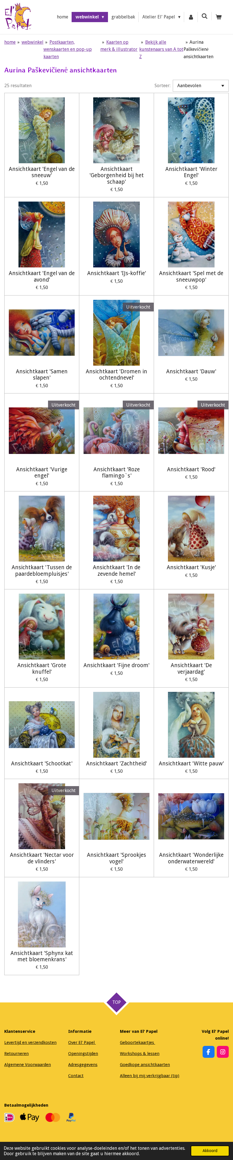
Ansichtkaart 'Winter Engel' (191, 172)
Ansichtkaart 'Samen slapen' (42, 374)
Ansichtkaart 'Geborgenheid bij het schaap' (117, 175)
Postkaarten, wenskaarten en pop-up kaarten (67, 49)
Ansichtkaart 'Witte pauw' (191, 764)
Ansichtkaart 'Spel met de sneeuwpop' (191, 276)
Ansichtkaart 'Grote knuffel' (41, 668)
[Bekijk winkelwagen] (218, 17)
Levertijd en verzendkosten (30, 1042)
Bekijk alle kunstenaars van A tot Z (161, 49)
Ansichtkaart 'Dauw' (191, 371)
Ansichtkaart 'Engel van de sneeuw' (42, 172)
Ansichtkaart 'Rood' (191, 469)
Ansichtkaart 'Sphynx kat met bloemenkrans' (42, 956)
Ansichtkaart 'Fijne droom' (116, 665)
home (10, 42)
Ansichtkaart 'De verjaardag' (191, 668)
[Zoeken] (204, 16)
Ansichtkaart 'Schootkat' (41, 764)
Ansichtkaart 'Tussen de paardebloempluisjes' (42, 570)
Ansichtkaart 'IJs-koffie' (116, 273)
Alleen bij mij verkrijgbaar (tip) (149, 1075)
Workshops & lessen (139, 1053)
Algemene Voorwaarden (27, 1064)
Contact (76, 1075)
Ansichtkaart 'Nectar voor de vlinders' (42, 858)
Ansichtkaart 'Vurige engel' (41, 472)
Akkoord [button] (210, 1150)
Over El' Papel (82, 1042)
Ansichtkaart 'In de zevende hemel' (116, 570)
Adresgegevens (82, 1064)
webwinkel (32, 42)
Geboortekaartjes (137, 1042)
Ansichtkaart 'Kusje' (191, 567)
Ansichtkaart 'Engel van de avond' (42, 276)
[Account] (191, 17)
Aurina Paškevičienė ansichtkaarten (198, 49)
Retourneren (16, 1053)
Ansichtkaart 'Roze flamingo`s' (116, 472)
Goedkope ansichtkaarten (145, 1064)
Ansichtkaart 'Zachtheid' (116, 764)
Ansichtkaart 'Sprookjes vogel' (116, 858)
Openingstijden (83, 1053)
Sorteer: (162, 85)
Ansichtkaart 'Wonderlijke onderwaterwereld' (191, 858)
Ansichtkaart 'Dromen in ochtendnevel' (116, 374)
